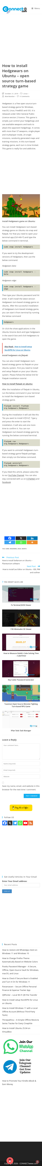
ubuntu (24, 548)
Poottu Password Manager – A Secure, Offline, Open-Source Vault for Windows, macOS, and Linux (20, 970)
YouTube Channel (16, 475)
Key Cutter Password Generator (21, 680)
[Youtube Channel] (25, 823)
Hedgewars (13, 548)
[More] (32, 542)
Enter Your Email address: (14, 881)
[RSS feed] (30, 823)
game (7, 548)
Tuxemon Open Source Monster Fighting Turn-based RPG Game (21, 705)
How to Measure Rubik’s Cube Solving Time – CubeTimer (21, 654)
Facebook (6, 482)
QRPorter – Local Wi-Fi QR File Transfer (19, 995)
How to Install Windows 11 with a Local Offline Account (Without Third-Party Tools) (20, 1011)
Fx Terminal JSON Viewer (21, 605)
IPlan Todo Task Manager (21, 730)
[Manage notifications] (37, 1162)
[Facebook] (9, 538)
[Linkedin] (32, 538)
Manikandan (10, 96)
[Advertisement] (21, 41)
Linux (25, 94)
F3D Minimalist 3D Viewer (21, 629)
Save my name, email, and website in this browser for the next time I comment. (21, 788)
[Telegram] (9, 542)
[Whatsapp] (21, 542)
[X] (21, 538)
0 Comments (25, 96)
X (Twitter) (30, 479)
